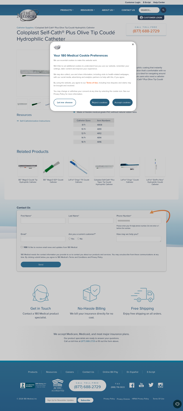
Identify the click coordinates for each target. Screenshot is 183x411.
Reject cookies (99, 102)
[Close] (133, 44)
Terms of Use (92, 82)
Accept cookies (122, 102)
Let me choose (64, 102)
